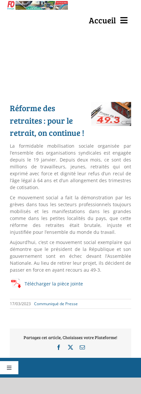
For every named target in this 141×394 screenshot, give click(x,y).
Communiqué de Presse (56, 304)
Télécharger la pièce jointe (54, 284)
